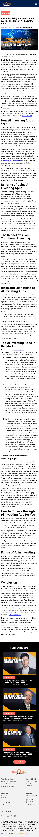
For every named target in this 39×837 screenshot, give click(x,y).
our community (27, 116)
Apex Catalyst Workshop (7, 784)
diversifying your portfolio (10, 161)
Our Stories (4, 798)
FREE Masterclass (15, 615)
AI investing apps (18, 350)
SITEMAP (27, 833)
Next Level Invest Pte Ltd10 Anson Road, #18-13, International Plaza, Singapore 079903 (31, 800)
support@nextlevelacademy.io (31, 782)
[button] (36, 4)
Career (2, 804)
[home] (17, 3)
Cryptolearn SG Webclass (7, 786)
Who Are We (4, 795)
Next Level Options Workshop (8, 781)
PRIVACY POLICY (17, 833)
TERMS (22, 833)
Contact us (29, 786)
